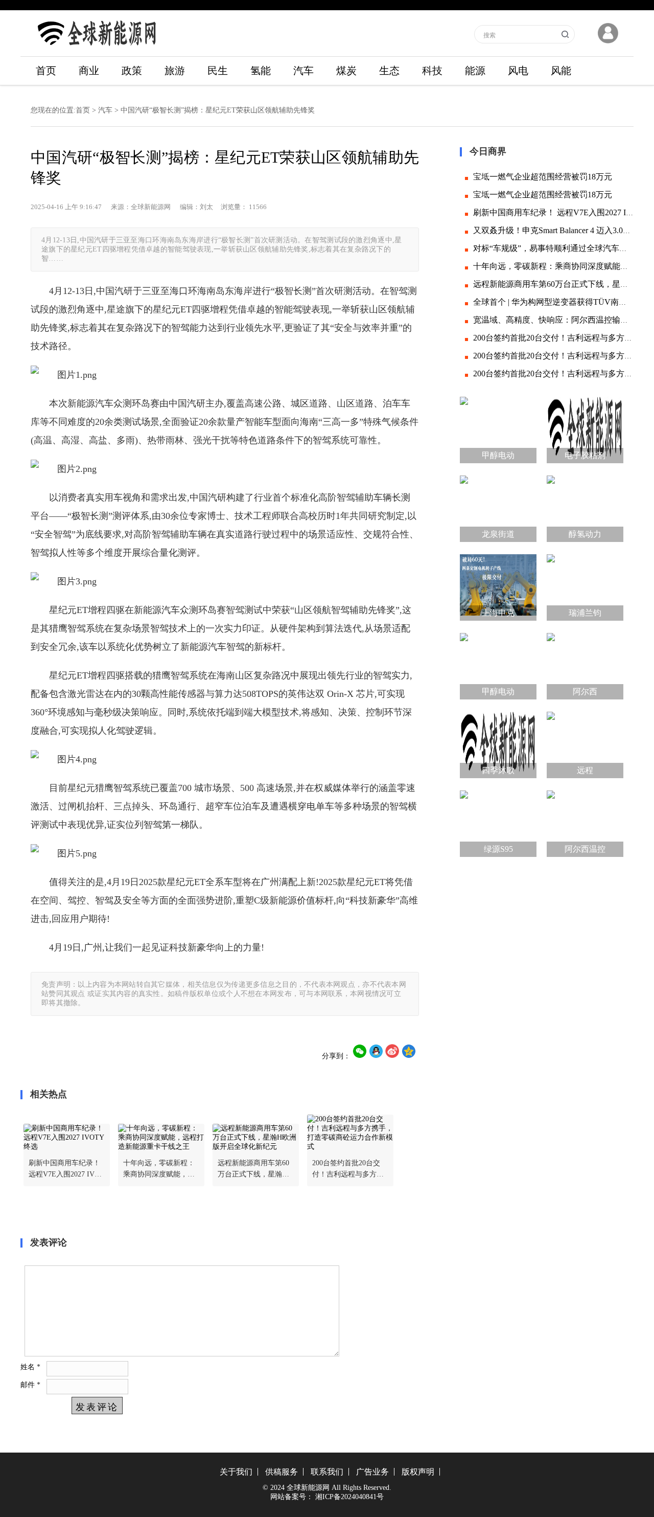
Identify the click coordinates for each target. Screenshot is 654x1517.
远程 (585, 770)
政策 (132, 70)
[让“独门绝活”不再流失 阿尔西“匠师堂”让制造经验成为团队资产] (585, 663)
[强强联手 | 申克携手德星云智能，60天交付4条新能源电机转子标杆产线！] (498, 585)
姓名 (30, 1367)
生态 (389, 70)
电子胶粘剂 (585, 455)
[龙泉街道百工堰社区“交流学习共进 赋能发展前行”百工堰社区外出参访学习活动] (498, 506)
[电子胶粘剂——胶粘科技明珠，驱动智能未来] (585, 427)
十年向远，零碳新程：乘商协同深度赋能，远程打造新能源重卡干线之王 (159, 1169)
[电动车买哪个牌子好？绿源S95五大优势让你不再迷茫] (498, 821)
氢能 (260, 70)
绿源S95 (498, 849)
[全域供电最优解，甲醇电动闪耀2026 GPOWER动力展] (498, 427)
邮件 (30, 1385)
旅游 (175, 70)
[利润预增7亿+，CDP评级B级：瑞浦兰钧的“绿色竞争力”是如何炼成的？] (585, 585)
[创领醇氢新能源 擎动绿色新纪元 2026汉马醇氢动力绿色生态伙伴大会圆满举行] (585, 506)
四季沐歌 (498, 770)
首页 (46, 70)
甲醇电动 (498, 455)
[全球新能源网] (97, 49)
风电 (518, 70)
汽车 (303, 70)
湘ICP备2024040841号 (349, 1497)
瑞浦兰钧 (585, 612)
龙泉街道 (498, 534)
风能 (561, 70)
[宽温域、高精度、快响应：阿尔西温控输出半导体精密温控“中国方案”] (585, 821)
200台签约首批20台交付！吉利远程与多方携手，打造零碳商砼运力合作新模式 (348, 1169)
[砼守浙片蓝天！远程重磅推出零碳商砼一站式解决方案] (585, 742)
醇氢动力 (585, 534)
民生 (217, 70)
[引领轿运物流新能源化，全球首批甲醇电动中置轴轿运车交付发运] (498, 663)
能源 (475, 70)
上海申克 (498, 612)
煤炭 (346, 70)
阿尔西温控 (585, 849)
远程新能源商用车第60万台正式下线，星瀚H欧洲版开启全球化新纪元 (253, 1169)
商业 (89, 70)
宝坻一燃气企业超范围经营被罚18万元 (542, 176)
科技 (432, 70)
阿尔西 (585, 691)
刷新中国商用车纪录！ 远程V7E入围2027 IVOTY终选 (66, 1169)
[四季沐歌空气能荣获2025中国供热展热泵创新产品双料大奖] (498, 742)
